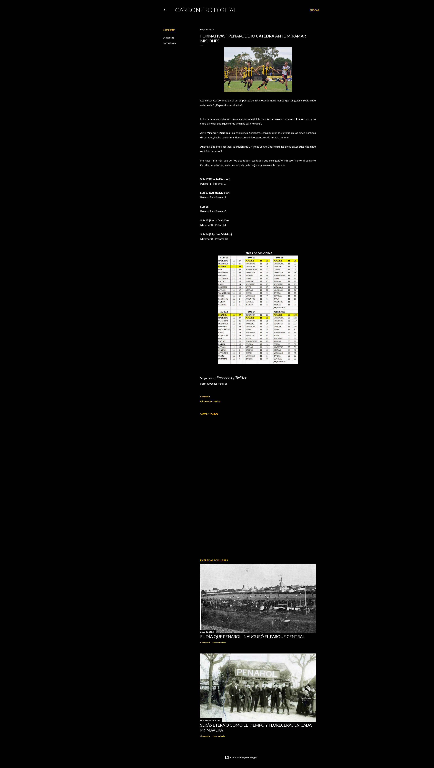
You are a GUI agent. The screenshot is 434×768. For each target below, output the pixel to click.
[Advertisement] (258, 526)
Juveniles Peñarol (217, 383)
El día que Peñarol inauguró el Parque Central (252, 636)
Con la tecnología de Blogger (243, 757)
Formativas (169, 42)
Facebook (225, 377)
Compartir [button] (169, 29)
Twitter (240, 377)
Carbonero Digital (206, 10)
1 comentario (218, 736)
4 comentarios (219, 642)
